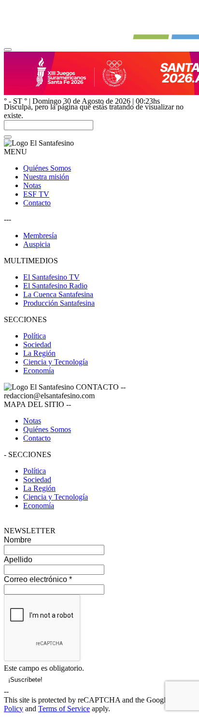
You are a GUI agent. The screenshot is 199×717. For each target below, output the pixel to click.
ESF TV (36, 194)
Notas (32, 185)
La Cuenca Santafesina (58, 294)
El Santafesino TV (51, 277)
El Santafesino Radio (55, 286)
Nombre (17, 540)
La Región (39, 353)
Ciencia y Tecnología (55, 362)
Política (34, 336)
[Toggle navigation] (8, 49)
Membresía (40, 235)
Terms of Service (64, 708)
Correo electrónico (38, 579)
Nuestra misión (46, 177)
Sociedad (37, 344)
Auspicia (36, 244)
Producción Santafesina (59, 303)
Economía (38, 370)
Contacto (37, 203)
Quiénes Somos (47, 168)
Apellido (18, 559)
